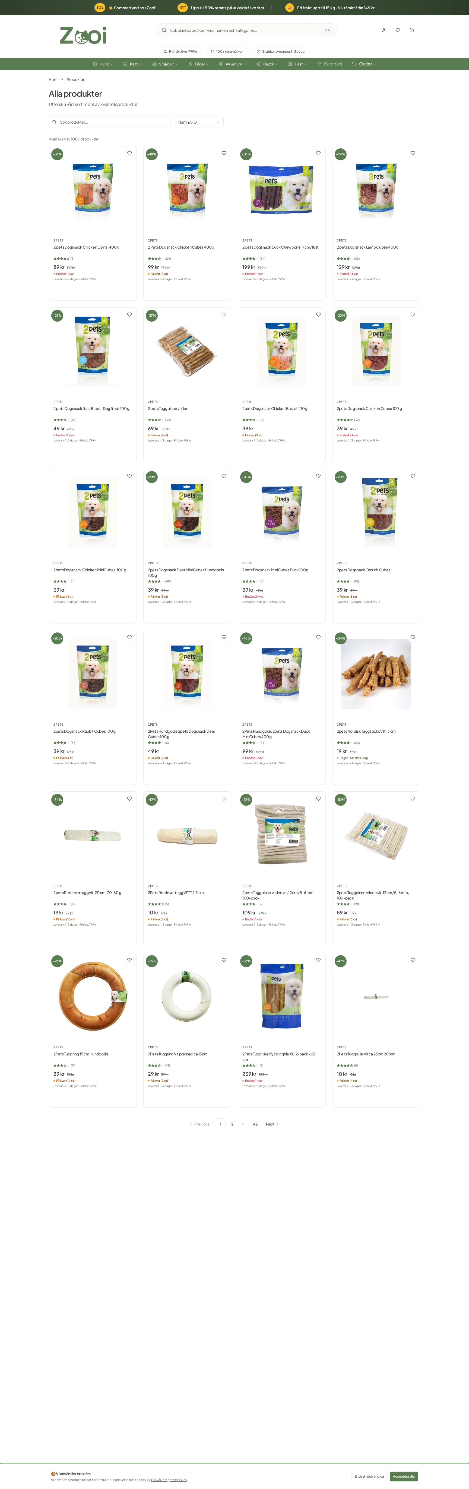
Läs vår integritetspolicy (169, 1480)
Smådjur (166, 63)
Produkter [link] (76, 79)
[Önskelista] (398, 30)
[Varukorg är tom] (412, 30)
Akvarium (234, 63)
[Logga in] (384, 30)
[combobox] (246, 30)
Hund (104, 63)
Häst (299, 63)
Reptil (268, 63)
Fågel (200, 63)
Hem (53, 79)
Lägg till (96, 290)
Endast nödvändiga (369, 1476)
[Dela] (118, 153)
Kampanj (333, 64)
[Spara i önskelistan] (129, 153)
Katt (134, 63)
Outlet (365, 64)
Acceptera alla (404, 1476)
